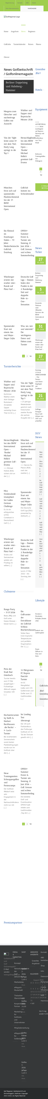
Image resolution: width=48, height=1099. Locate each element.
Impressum (42, 1000)
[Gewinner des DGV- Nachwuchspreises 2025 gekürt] (39, 535)
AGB (42, 995)
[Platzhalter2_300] (39, 234)
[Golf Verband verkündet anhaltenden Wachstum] (39, 495)
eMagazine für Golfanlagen (15, 1036)
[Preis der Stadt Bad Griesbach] (10, 661)
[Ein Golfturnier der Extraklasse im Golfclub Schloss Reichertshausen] (27, 602)
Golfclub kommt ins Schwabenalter (27, 190)
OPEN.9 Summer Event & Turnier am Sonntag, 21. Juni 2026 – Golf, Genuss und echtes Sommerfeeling (27, 243)
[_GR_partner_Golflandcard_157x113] (20, 930)
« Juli (32, 1003)
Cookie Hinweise (42, 988)
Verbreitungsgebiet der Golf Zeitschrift (15, 972)
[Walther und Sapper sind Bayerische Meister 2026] (27, 103)
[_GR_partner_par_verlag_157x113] (41, 930)
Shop (42, 965)
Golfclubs (44, 685)
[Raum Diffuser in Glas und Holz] (39, 640)
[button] (16, 57)
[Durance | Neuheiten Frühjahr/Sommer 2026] (39, 608)
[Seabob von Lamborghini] (39, 624)
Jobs (42, 971)
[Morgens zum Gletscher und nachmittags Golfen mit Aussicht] (10, 104)
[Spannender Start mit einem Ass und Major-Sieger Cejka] (13, 316)
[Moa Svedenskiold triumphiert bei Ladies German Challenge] (10, 483)
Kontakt (42, 952)
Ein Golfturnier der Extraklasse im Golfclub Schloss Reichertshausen (28, 620)
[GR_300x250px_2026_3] (39, 78)
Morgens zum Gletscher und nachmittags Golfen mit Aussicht (10, 117)
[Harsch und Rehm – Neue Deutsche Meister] (39, 448)
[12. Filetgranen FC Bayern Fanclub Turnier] (27, 662)
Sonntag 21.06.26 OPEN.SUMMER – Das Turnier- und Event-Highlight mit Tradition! (40, 379)
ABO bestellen (42, 958)
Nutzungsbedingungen (42, 982)
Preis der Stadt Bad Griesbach (8, 672)
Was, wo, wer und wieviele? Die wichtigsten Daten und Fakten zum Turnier (27, 335)
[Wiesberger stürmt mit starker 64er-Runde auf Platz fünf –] (13, 267)
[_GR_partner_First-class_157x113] (34, 930)
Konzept (15, 963)
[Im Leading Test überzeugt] (27, 707)
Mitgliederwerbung (15, 1028)
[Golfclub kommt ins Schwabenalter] (30, 178)
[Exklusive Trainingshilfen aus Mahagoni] (39, 147)
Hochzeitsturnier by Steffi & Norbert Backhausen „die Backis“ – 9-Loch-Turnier (11, 724)
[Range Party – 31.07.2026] (10, 601)
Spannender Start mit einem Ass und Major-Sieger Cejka (9, 332)
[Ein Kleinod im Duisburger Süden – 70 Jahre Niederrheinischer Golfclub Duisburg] (13, 221)
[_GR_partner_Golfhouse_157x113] (6, 930)
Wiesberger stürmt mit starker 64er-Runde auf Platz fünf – (10, 283)
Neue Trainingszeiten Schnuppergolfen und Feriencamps (11, 779)
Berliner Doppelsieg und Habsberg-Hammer (17, 86)
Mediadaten (15, 982)
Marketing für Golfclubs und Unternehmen (15, 1017)
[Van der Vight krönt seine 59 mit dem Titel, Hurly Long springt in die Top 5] (10, 130)
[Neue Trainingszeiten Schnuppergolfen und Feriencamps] (10, 763)
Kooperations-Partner (15, 1004)
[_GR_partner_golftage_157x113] (27, 930)
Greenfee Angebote (33, 962)
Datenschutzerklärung (42, 976)
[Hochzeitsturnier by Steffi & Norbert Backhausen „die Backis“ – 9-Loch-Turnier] (10, 707)
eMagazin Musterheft (15, 988)
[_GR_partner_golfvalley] (13, 930)
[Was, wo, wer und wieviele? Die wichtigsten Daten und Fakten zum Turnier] (30, 316)
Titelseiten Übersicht (15, 996)
